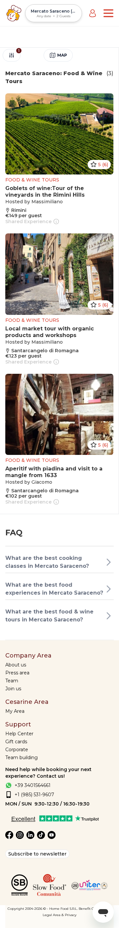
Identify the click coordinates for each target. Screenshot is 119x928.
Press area (17, 673)
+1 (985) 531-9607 (34, 795)
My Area (14, 711)
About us (15, 665)
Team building (21, 757)
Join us (13, 689)
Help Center (19, 734)
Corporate (16, 750)
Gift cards (16, 742)
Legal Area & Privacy (59, 915)
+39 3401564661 (33, 785)
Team (11, 681)
